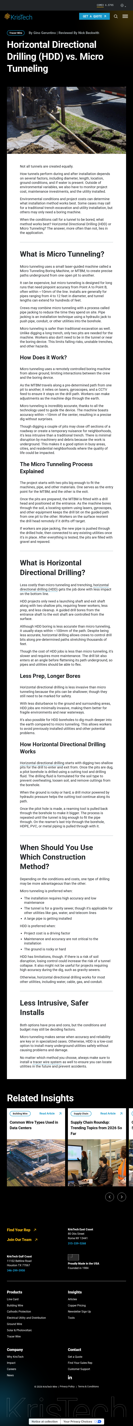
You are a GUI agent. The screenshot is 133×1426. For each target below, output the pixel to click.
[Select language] (123, 5)
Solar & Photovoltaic (19, 1330)
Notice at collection (45, 1421)
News (10, 1375)
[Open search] (116, 16)
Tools (71, 1317)
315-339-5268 (77, 1243)
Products (14, 1292)
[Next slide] (121, 1197)
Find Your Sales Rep (80, 1362)
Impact (11, 1362)
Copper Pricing (77, 1305)
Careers (11, 1369)
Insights (75, 1292)
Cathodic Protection (19, 1311)
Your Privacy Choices (77, 1421)
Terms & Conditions (88, 1386)
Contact (74, 1350)
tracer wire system (47, 1062)
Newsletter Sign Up (79, 1311)
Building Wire (15, 1305)
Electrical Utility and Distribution (26, 1317)
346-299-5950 (16, 1270)
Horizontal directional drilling (42, 763)
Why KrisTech (15, 1356)
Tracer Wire (15, 33)
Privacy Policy (67, 1386)
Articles (72, 1299)
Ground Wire (14, 1324)
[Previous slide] (109, 1197)
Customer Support (79, 1369)
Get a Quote (75, 1356)
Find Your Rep (18, 1230)
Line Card (13, 1299)
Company (15, 1350)
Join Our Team (19, 1239)
